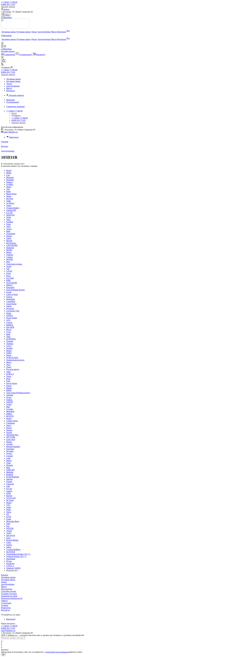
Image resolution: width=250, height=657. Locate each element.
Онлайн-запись (8, 51)
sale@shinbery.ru (11, 132)
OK (3, 655)
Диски (4, 582)
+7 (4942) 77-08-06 (9, 2)
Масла (4, 587)
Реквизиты (6, 608)
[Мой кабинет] (2, 44)
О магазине (6, 603)
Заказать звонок (8, 74)
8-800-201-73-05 (8, 4)
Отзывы (4, 605)
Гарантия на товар (9, 596)
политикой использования (57, 652)
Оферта (4, 601)
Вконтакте (14, 137)
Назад (14, 113)
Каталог (4, 575)
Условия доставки (9, 594)
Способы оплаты (8, 591)
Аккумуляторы (7, 584)
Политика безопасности (11, 598)
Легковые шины (8, 577)
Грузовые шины (8, 579)
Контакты (5, 610)
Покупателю (6, 589)
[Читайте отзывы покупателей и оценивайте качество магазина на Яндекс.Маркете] (15, 28)
